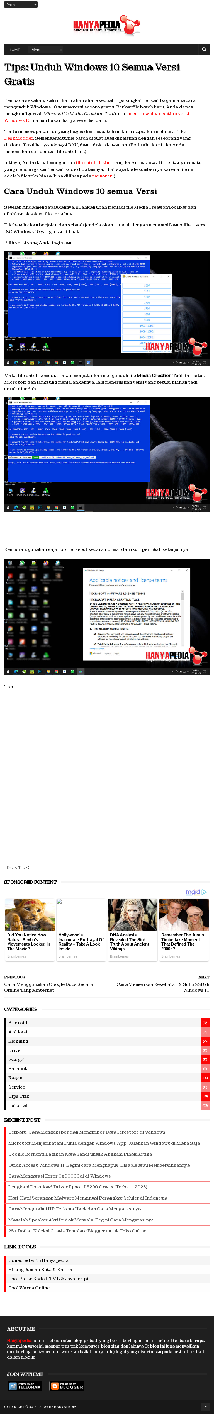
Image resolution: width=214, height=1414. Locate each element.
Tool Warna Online (29, 1288)
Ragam (15, 1078)
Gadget (16, 1059)
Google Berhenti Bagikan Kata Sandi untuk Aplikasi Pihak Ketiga (80, 1154)
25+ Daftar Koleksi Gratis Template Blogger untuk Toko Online (77, 1231)
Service (16, 1087)
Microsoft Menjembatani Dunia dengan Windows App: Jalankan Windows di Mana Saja (104, 1143)
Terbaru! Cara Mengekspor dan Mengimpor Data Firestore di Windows (87, 1132)
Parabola (18, 1069)
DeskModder (18, 138)
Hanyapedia (65, 1407)
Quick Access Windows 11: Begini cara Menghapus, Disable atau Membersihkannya (99, 1165)
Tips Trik (18, 1096)
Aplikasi (17, 1032)
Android (17, 1023)
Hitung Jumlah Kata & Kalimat (41, 1269)
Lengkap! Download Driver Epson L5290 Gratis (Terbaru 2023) (77, 1187)
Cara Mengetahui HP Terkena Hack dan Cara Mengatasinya (74, 1209)
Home (14, 50)
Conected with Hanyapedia (38, 1260)
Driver (15, 1050)
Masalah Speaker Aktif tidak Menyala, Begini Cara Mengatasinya (81, 1220)
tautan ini (103, 176)
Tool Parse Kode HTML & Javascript (48, 1279)
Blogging (18, 1041)
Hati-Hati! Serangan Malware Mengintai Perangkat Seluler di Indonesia (87, 1198)
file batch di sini (93, 163)
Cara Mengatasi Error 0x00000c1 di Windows (59, 1176)
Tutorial (17, 1105)
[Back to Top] (205, 1407)
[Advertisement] (107, 535)
